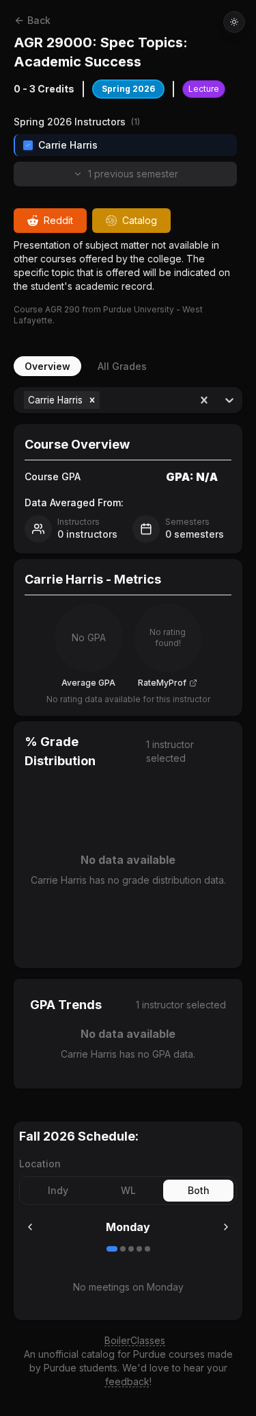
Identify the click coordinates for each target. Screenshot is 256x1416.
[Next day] (226, 1227)
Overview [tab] (47, 366)
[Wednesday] (131, 1249)
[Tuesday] (123, 1249)
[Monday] (111, 1249)
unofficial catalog (76, 1354)
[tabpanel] (128, 738)
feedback (127, 1381)
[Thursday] (139, 1249)
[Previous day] (30, 1227)
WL (128, 1190)
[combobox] (104, 400)
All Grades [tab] (122, 366)
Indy (58, 1190)
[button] (92, 400)
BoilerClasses (134, 1340)
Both (199, 1190)
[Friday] (147, 1249)
